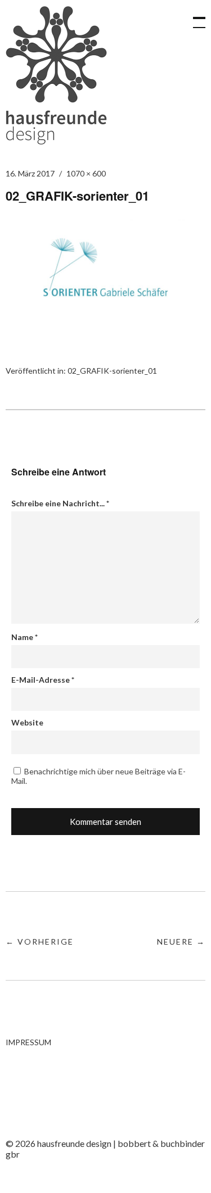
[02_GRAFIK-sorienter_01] (105, 326)
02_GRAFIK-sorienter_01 (112, 370)
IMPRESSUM (28, 1042)
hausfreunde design (56, 75)
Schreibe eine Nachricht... (60, 503)
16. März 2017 (30, 173)
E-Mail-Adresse (42, 679)
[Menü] (194, 17)
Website (27, 722)
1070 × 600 (86, 173)
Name (24, 637)
